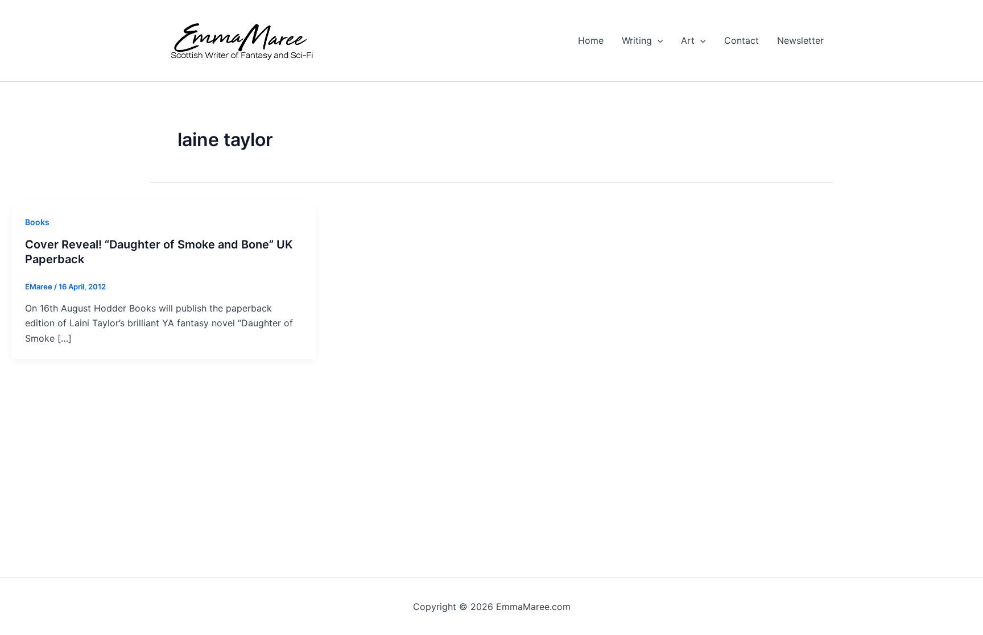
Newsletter (800, 40)
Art (688, 40)
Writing (637, 40)
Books (37, 222)
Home (591, 40)
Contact (741, 40)
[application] (657, 40)
